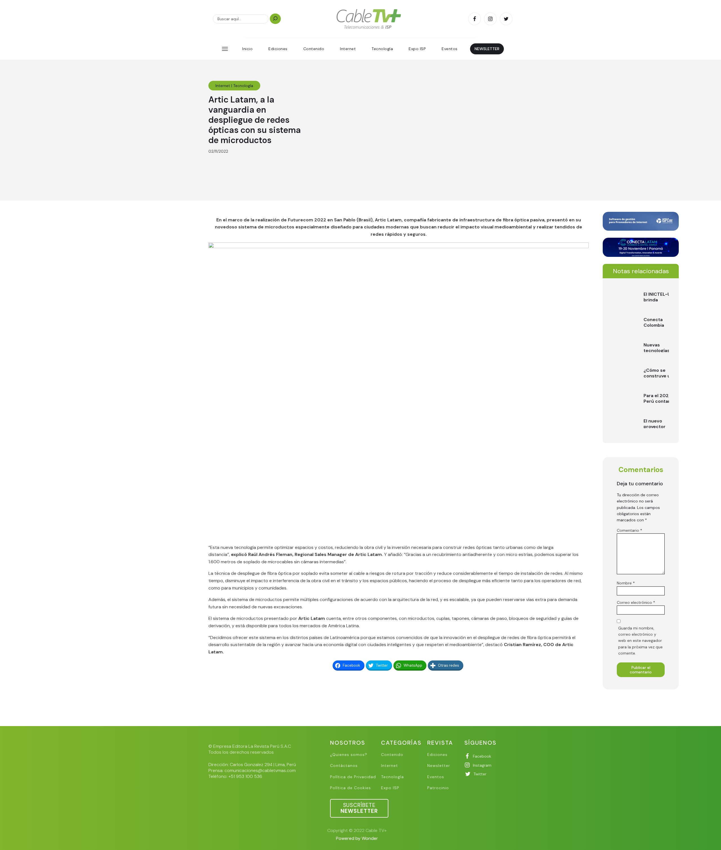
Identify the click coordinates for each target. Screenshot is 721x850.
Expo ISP (417, 48)
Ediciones (278, 48)
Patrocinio (438, 788)
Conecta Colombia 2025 (654, 325)
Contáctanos (344, 766)
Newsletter (438, 766)
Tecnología (382, 48)
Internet (348, 48)
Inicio (247, 48)
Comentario (629, 530)
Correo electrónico (636, 602)
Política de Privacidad (353, 777)
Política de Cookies (350, 788)
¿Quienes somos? (348, 755)
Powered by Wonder (357, 838)
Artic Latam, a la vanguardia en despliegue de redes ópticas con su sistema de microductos (254, 120)
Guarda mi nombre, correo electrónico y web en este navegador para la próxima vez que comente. (640, 641)
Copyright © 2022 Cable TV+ (357, 830)
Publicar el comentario (641, 670)
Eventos (450, 48)
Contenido (313, 48)
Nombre (626, 583)
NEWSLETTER (487, 48)
